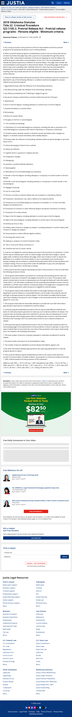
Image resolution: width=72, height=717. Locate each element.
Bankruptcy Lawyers (10, 585)
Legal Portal (23, 711)
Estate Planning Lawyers (11, 597)
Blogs (38, 629)
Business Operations (10, 617)
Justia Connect (13, 711)
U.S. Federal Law (9, 640)
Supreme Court (8, 652)
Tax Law (6, 632)
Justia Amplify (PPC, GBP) (44, 685)
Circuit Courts (7, 655)
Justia (3, 7)
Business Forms (8, 679)
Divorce (38, 591)
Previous (8, 42)
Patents (5, 685)
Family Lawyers (8, 600)
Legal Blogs (7, 676)
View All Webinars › (36, 511)
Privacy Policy (58, 711)
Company (31, 711)
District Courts (8, 658)
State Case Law (41, 649)
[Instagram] (35, 707)
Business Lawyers (9, 588)
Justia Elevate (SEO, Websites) (46, 682)
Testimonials (40, 691)
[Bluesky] (40, 707)
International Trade (10, 626)
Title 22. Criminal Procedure (9, 9)
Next (65, 42)
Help (38, 711)
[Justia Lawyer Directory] (45, 707)
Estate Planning (41, 597)
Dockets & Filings (9, 661)
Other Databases (10, 670)
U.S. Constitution (9, 643)
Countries (6, 691)
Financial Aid (40, 620)
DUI (37, 594)
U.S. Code (6, 646)
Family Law (40, 600)
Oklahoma (45, 381)
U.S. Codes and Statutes (19, 7)
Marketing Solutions (44, 670)
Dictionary (39, 614)
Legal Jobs (6, 673)
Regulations (7, 649)
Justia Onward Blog (43, 688)
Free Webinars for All (12, 470)
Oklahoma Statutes (34, 7)
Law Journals (40, 626)
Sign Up (66, 3)
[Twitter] (43, 707)
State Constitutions (43, 643)
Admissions (40, 617)
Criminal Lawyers (9, 591)
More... (5, 606)
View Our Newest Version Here (54, 17)
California (39, 652)
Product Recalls (8, 682)
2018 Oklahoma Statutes (48, 7)
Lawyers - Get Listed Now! (36, 563)
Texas (38, 661)
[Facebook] (32, 707)
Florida (38, 655)
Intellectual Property (10, 623)
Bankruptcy (40, 585)
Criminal (39, 588)
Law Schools (41, 611)
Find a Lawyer (9, 548)
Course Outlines (41, 623)
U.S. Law (8, 7)
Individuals (40, 582)
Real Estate (7, 629)
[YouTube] (29, 707)
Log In (59, 3)
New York (39, 658)
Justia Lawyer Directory (44, 676)
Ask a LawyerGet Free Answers (11, 529)
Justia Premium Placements (45, 679)
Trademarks (7, 688)
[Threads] (37, 707)
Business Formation (10, 614)
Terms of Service (46, 711)
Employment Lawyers (10, 594)
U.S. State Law (42, 640)
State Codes (40, 646)
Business (6, 611)
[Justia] (16, 3)
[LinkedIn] (26, 707)
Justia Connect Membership (46, 673)
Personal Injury (41, 603)
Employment (7, 620)
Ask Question (36, 538)
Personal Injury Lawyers (11, 603)
